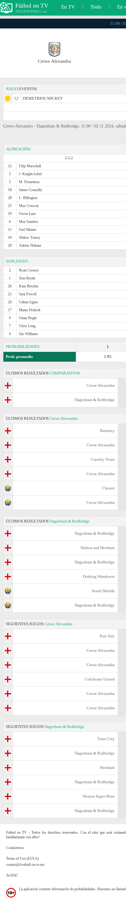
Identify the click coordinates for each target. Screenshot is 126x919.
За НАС (12, 875)
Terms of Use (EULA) (22, 858)
